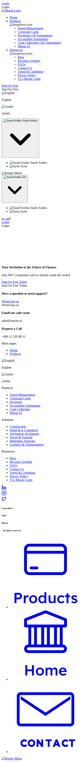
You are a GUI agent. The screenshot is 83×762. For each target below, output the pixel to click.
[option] (45, 162)
